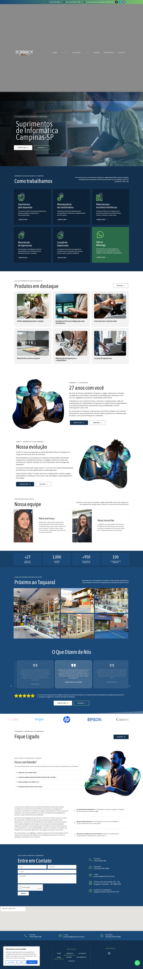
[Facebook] (123, 2)
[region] (21, 956)
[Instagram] (116, 2)
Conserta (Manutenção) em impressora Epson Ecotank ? (37, 777)
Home (55, 52)
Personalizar (11, 962)
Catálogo (76, 52)
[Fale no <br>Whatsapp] (100, 235)
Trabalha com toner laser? (27, 772)
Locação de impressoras (103, 358)
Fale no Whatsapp (101, 244)
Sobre (87, 52)
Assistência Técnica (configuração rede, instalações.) (70, 322)
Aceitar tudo (32, 962)
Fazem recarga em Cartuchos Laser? (30, 786)
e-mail (96, 874)
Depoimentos (109, 52)
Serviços (64, 52)
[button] (71, 690)
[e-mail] (90, 875)
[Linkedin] (120, 2)
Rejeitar (22, 962)
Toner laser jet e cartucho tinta (105, 321)
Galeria (96, 52)
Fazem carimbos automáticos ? (28, 782)
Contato (121, 52)
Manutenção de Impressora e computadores (66, 359)
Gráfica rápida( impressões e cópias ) (30, 321)
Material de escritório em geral (28, 358)
